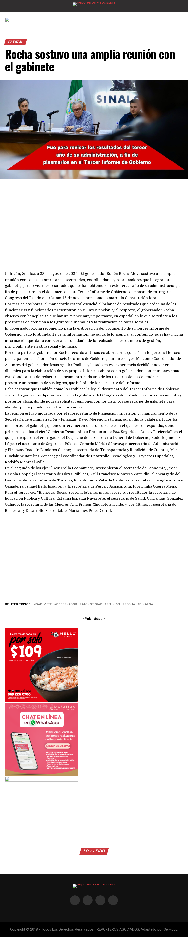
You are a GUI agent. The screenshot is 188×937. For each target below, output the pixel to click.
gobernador (66, 604)
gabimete (44, 604)
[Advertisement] (94, 224)
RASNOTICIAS (91, 604)
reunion (113, 604)
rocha (129, 604)
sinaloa (146, 604)
